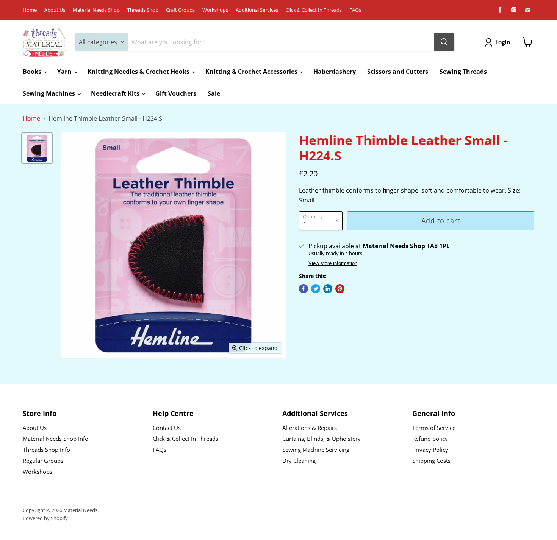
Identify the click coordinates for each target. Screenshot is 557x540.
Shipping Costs (431, 460)
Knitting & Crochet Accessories (252, 71)
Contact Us (167, 427)
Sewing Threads (463, 71)
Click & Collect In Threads (314, 10)
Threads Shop (142, 10)
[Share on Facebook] (303, 288)
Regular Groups (43, 460)
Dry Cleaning (299, 460)
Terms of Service (433, 427)
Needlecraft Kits (116, 93)
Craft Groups (180, 10)
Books (33, 71)
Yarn (65, 71)
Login (502, 42)
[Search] (444, 42)
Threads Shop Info (46, 449)
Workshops (215, 10)
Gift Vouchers (175, 93)
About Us (54, 10)
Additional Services (257, 10)
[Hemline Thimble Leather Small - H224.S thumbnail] (37, 148)
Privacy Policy (430, 449)
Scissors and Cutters (397, 71)
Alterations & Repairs (309, 427)
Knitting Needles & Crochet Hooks (139, 71)
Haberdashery (334, 71)
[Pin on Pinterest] (339, 288)
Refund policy (430, 438)
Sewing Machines (50, 93)
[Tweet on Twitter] (315, 288)
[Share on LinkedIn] (327, 288)
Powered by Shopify (45, 518)
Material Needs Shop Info (55, 438)
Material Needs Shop (96, 10)
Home (30, 10)
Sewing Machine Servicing (315, 449)
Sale (214, 93)
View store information (332, 263)
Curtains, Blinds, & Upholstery (321, 438)
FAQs (355, 10)
